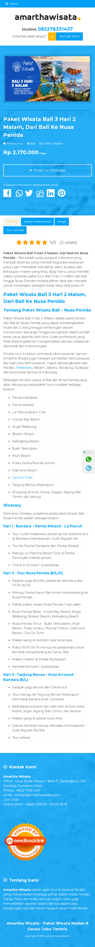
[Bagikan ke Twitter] (30, 195)
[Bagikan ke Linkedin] (52, 195)
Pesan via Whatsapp (49, 170)
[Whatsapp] (88, 459)
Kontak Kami (70, 36)
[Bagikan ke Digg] (41, 195)
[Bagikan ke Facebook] (8, 195)
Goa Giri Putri (22, 478)
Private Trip (15, 143)
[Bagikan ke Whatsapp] (19, 195)
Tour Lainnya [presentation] (15, 230)
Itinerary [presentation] (12, 221)
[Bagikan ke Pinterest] (63, 195)
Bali (33, 143)
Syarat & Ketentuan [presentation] (37, 221)
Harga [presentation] (61, 221)
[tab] (11, 222)
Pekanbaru (24, 368)
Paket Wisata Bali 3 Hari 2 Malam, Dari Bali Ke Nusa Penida (39, 127)
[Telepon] (88, 468)
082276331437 (55, 29)
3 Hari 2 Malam (53, 143)
